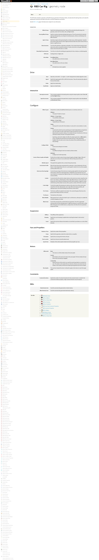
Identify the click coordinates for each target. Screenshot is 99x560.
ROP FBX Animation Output (8, 67)
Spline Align (5, 195)
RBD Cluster (5, 24)
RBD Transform (5, 62)
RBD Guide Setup (6, 50)
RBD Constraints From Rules (8, 36)
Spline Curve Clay (6, 204)
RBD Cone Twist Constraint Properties (51, 306)
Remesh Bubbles (6, 92)
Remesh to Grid (5, 95)
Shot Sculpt (5, 154)
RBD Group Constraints (7, 49)
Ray (3, 83)
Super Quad (5, 237)
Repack (4, 97)
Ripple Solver (5, 128)
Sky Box (4, 171)
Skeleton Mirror (5, 161)
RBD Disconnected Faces (7, 43)
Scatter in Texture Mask (7, 135)
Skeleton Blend (5, 159)
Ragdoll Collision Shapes (7, 76)
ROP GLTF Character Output (8, 71)
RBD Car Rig (35, 21)
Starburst (4, 226)
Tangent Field (5, 250)
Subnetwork (5, 235)
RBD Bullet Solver (46, 296)
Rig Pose (4, 121)
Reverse (4, 104)
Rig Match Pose (5, 117)
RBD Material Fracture (7, 57)
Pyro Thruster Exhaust (7, 4)
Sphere (4, 192)
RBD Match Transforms (7, 55)
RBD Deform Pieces (47, 312)
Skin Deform (5, 164)
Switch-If (4, 244)
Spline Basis (5, 197)
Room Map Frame (6, 130)
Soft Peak (4, 183)
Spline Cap (5, 199)
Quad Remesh (5, 12)
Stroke (4, 232)
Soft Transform (5, 185)
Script (4, 140)
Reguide (4, 88)
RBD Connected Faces (7, 30)
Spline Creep (5, 202)
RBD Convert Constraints (7, 38)
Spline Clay (5, 200)
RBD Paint (4, 61)
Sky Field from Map (6, 178)
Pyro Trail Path (5, 5)
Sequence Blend (5, 147)
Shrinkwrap (5, 155)
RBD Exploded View (6, 45)
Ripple (4, 126)
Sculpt (4, 142)
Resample (4, 99)
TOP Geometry (5, 245)
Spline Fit (4, 207)
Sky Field (4, 173)
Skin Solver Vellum (6, 169)
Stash (4, 228)
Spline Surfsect (5, 214)
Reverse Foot (5, 105)
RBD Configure (46, 310)
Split (3, 218)
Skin (3, 162)
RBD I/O (4, 52)
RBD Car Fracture (46, 302)
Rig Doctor (5, 116)
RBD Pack (4, 59)
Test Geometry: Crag (6, 254)
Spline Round (5, 212)
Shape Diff (4, 152)
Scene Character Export (7, 136)
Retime (4, 102)
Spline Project (5, 211)
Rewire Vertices (5, 109)
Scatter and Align (6, 133)
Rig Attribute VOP (6, 111)
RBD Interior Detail (6, 54)
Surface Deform (5, 238)
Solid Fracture (5, 187)
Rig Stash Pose (5, 124)
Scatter (4, 131)
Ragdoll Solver (5, 78)
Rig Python (5, 123)
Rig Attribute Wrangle (7, 112)
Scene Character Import (7, 138)
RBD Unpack (5, 64)
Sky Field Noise (5, 174)
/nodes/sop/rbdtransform (46, 313)
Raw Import (5, 81)
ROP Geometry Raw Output (8, 74)
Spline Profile (5, 209)
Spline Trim (5, 216)
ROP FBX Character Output (8, 69)
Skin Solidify (5, 168)
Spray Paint (5, 221)
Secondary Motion (6, 143)
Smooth (4, 180)
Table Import (5, 249)
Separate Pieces (5, 145)
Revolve (4, 107)
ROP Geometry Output (7, 73)
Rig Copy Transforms (6, 114)
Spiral (4, 193)
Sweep (4, 240)
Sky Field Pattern (6, 176)
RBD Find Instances (6, 47)
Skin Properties (5, 166)
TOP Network (5, 247)
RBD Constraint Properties (48, 308)
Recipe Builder (5, 85)
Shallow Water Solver (6, 150)
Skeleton (4, 157)
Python (4, 9)
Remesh (4, 90)
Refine (4, 86)
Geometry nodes (44, 4)
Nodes (38, 4)
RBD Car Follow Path (47, 300)
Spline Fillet (5, 206)
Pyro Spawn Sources (6, 2)
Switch (4, 242)
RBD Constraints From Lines (8, 35)
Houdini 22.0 (33, 4)
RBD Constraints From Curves (8, 33)
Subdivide (4, 233)
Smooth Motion (5, 181)
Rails (3, 80)
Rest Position (5, 100)
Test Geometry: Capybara (7, 252)
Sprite (4, 223)
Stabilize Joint (5, 225)
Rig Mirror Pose (5, 119)
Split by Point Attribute (7, 219)
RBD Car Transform (47, 304)
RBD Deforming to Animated (8, 42)
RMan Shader (5, 66)
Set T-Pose (4, 149)
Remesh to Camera (6, 93)
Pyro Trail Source (6, 7)
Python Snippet (5, 10)
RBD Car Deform (46, 298)
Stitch (4, 230)
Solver (4, 188)
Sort (3, 190)
